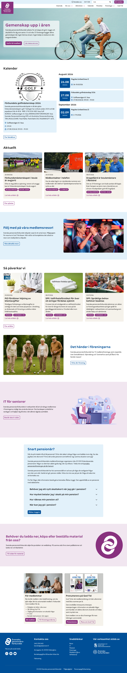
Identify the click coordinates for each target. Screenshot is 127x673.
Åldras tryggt (35, 512)
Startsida (59, 6)
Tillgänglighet (67, 669)
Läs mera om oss (31, 43)
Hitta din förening (78, 363)
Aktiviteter (79, 6)
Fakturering (37, 658)
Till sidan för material (15, 554)
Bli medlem (119, 2)
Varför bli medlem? (13, 43)
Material (72, 648)
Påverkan (99, 6)
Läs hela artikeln (11, 195)
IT (70, 646)
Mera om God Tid (87, 622)
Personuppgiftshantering (82, 669)
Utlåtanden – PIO (19, 315)
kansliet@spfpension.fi (41, 646)
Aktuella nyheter (11, 189)
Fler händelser (9, 137)
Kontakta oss (41, 639)
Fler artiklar (8, 326)
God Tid (120, 6)
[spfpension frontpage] (7, 8)
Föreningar (108, 6)
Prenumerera (72, 622)
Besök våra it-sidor (11, 418)
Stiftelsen (73, 654)
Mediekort (74, 652)
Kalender (91, 6)
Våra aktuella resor (11, 244)
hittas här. (56, 654)
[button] (71, 6)
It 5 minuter (64, 189)
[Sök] (110, 2)
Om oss (67, 6)
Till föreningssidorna (47, 620)
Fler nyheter (8, 203)
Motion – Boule (24, 189)
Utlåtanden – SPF (60, 315)
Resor (71, 643)
